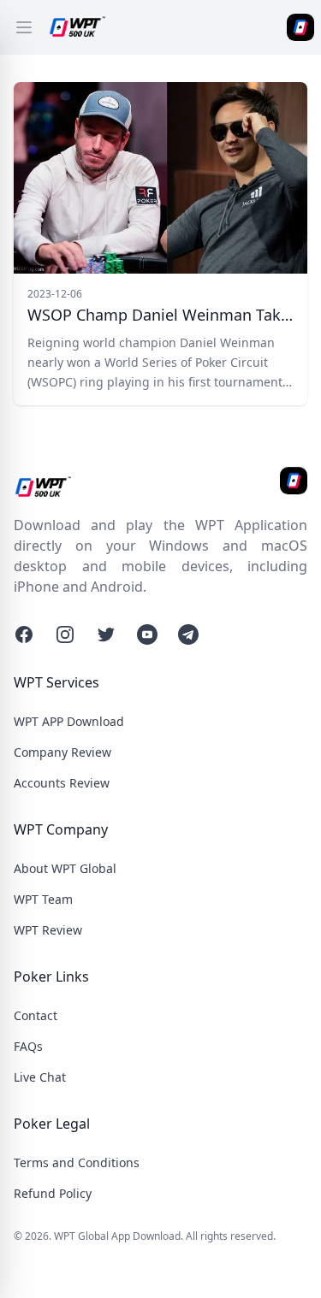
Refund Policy (53, 1193)
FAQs (28, 1046)
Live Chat (40, 1077)
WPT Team (43, 899)
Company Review (62, 752)
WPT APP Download (69, 721)
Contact (35, 1015)
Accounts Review (62, 783)
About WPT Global (65, 868)
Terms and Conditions (77, 1162)
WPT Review (48, 930)
